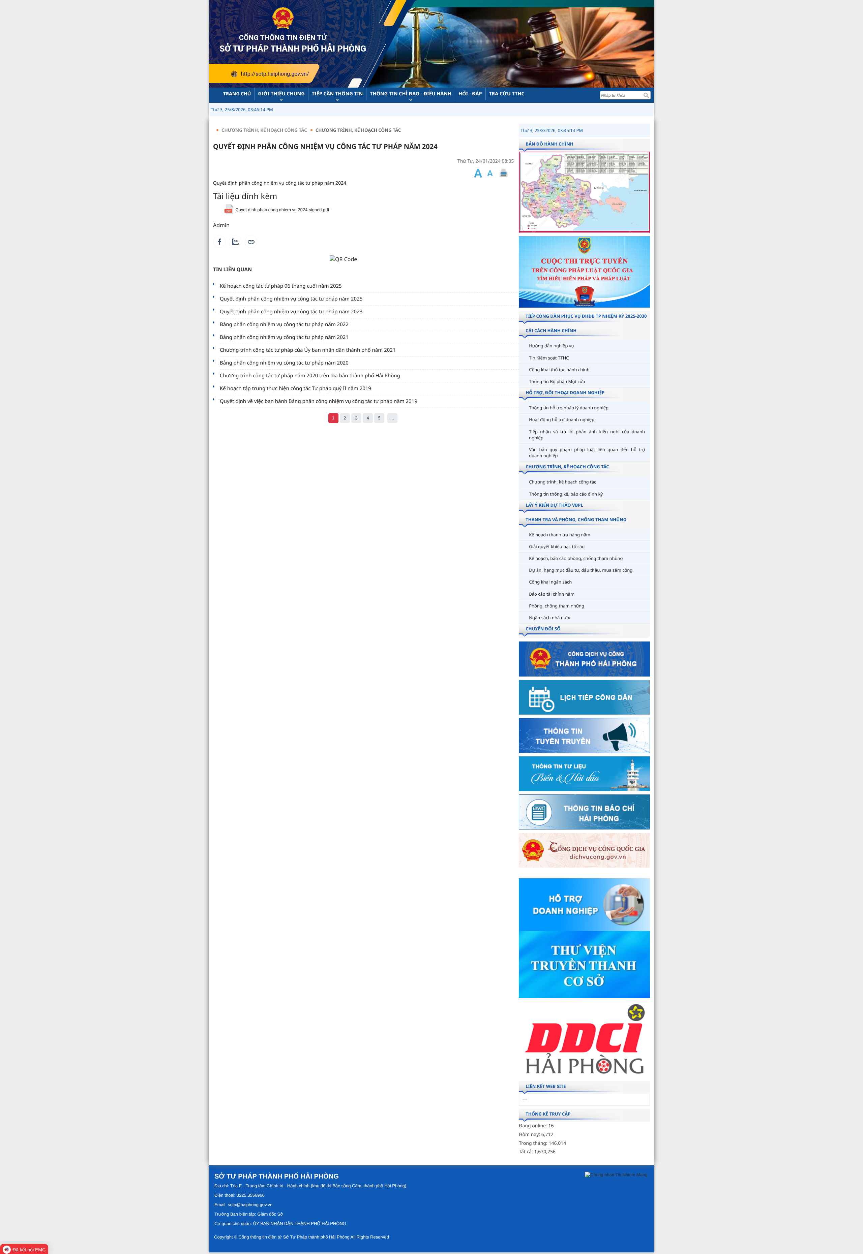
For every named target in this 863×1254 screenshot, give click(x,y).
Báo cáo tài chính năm (551, 594)
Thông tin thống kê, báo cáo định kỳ (566, 494)
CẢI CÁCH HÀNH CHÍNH (551, 330)
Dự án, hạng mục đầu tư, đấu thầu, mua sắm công (580, 570)
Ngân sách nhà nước (550, 618)
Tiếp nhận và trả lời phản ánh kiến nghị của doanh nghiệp (587, 435)
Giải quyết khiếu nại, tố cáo (557, 546)
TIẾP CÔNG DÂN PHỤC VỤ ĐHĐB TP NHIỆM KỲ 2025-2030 (586, 316)
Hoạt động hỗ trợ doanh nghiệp (561, 419)
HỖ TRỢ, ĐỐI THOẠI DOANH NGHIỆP (565, 392)
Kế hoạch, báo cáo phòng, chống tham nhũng (576, 558)
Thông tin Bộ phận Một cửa (557, 381)
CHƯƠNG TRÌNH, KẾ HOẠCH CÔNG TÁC (264, 130)
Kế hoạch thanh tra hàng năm (559, 535)
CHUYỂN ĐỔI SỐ (543, 629)
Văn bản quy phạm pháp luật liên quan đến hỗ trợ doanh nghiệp (587, 452)
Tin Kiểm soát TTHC (549, 358)
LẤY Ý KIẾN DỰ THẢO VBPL (554, 505)
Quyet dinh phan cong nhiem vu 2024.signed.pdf (282, 210)
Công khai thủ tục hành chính (559, 370)
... (392, 417)
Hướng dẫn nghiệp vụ (551, 346)
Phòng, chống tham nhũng (556, 606)
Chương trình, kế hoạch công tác (358, 130)
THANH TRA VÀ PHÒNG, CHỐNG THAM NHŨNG (576, 519)
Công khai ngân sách (550, 582)
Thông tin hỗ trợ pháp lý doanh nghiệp (568, 408)
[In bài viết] (503, 173)
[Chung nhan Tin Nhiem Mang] (616, 1174)
